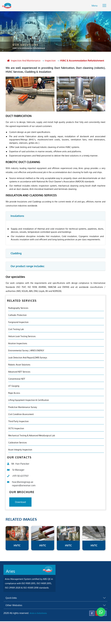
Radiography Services (18, 308)
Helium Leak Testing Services (22, 336)
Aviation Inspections (17, 343)
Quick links (11, 597)
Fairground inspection (18, 322)
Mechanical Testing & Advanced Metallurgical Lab (31, 435)
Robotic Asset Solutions (19, 364)
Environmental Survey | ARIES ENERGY (26, 350)
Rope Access (14, 393)
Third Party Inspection (18, 421)
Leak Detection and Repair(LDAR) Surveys (27, 357)
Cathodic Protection (17, 315)
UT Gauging (13, 386)
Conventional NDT (16, 379)
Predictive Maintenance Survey (22, 407)
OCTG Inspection (16, 428)
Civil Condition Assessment (21, 414)
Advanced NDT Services (19, 371)
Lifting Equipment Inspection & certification (28, 400)
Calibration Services (17, 442)
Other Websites (13, 605)
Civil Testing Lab (16, 329)
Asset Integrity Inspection (20, 449)
